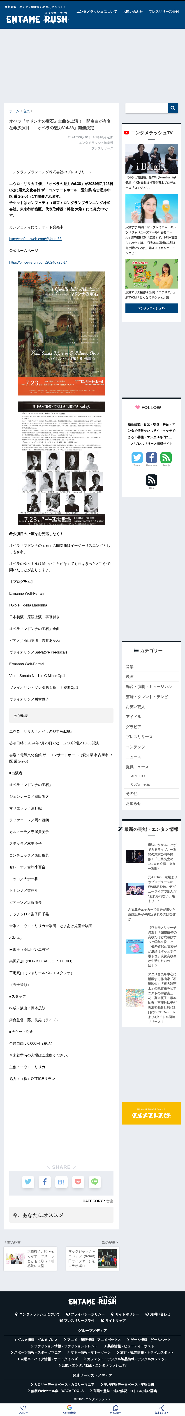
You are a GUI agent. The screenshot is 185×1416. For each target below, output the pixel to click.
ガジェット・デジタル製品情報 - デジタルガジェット (127, 1359)
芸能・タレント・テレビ (147, 697)
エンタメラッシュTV (151, 308)
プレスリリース (139, 737)
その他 (131, 793)
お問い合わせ (133, 11)
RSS (151, 487)
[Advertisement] (92, 63)
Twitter (137, 465)
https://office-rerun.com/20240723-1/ (38, 262)
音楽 (109, 1201)
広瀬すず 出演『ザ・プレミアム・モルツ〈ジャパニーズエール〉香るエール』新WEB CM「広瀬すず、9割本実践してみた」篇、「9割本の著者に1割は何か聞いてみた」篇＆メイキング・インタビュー (151, 240)
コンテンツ (135, 747)
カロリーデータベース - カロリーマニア (64, 1384)
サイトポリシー (127, 1314)
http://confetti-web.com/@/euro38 (35, 239)
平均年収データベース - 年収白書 (129, 1384)
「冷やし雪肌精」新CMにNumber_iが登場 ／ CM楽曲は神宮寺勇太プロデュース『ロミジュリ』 (150, 182)
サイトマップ (115, 1320)
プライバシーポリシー (88, 1314)
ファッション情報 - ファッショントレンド (66, 1346)
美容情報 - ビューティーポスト (130, 1346)
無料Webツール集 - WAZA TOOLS (57, 1391)
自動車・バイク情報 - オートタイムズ (49, 1359)
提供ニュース (137, 767)
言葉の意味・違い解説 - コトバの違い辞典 (125, 1391)
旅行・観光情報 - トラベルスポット (147, 1352)
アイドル (133, 717)
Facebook (151, 465)
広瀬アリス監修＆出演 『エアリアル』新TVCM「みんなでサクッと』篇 (150, 295)
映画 (130, 677)
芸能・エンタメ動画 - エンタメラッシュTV (94, 1365)
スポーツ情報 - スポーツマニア (37, 1352)
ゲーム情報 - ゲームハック (150, 1340)
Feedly (166, 465)
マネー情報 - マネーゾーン (91, 1352)
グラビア (133, 727)
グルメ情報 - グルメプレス (38, 1340)
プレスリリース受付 (164, 11)
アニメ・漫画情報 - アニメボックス (94, 1340)
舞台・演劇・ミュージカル (149, 686)
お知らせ (133, 803)
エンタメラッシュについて (96, 11)
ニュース (133, 757)
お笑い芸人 (135, 707)
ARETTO (138, 776)
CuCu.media (140, 784)
